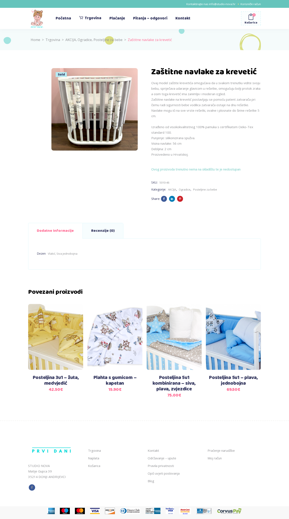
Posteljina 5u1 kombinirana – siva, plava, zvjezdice (174, 383)
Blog (151, 481)
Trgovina (52, 39)
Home (35, 39)
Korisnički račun (251, 4)
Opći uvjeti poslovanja (164, 473)
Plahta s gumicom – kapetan (115, 380)
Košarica (94, 466)
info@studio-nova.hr (222, 4)
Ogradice (85, 39)
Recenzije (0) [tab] (103, 231)
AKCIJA (70, 39)
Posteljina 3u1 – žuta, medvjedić (56, 380)
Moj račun (215, 458)
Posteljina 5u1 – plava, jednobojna (233, 380)
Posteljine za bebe (108, 39)
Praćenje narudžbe (221, 450)
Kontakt (153, 450)
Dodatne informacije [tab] (55, 231)
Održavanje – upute (162, 458)
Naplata (93, 458)
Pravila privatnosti (161, 466)
